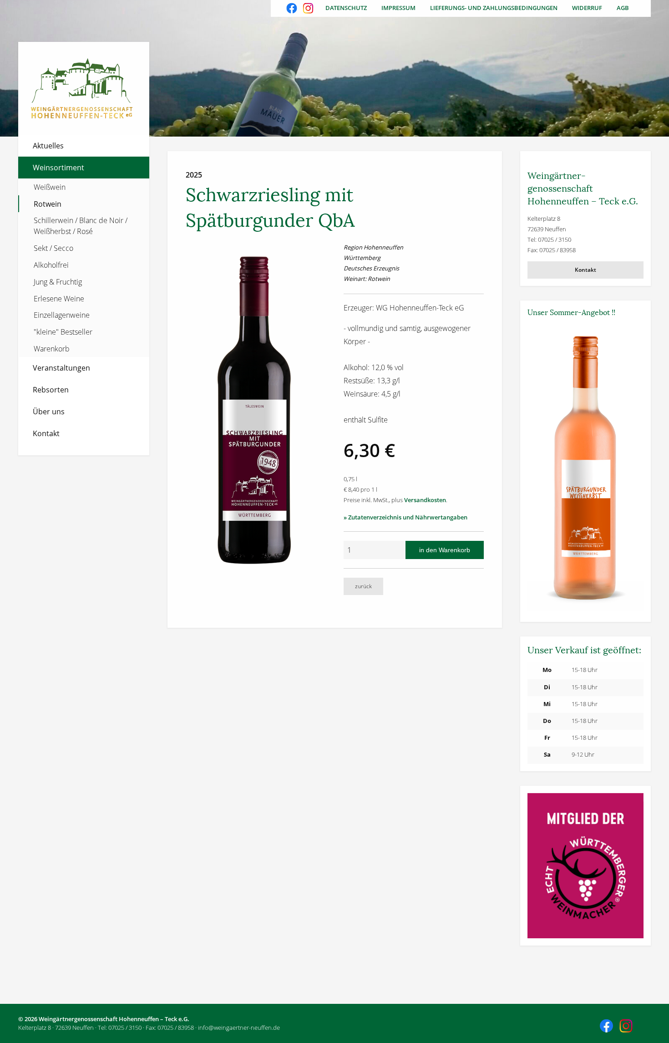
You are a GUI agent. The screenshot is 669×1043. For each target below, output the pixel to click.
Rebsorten (51, 390)
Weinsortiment (58, 168)
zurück (363, 586)
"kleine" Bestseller (63, 332)
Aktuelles (48, 146)
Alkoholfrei (51, 265)
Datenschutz (346, 8)
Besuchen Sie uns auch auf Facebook (292, 9)
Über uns (49, 412)
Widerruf (587, 8)
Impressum (398, 8)
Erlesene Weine (59, 299)
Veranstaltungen (61, 368)
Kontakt (46, 433)
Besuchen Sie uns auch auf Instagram (309, 9)
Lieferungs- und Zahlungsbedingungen (494, 8)
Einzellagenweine (62, 315)
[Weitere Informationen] (585, 468)
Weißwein (50, 187)
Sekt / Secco (53, 248)
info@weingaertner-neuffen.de (239, 1027)
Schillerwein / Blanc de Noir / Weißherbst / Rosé (80, 225)
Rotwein (47, 204)
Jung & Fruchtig (58, 282)
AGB (623, 8)
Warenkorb (52, 349)
